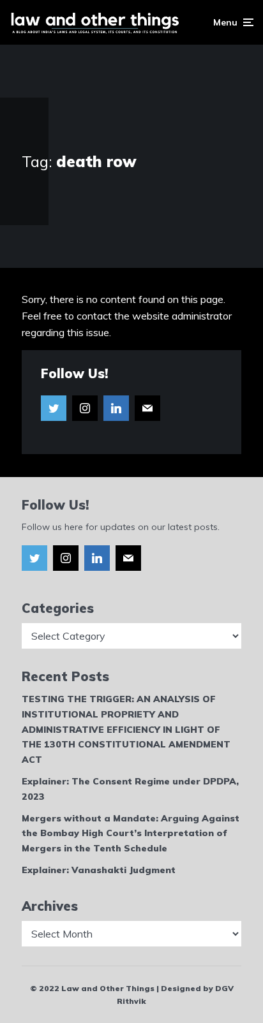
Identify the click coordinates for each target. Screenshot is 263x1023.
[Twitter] (53, 408)
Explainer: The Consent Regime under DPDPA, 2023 (130, 789)
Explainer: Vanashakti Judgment (99, 870)
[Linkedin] (116, 408)
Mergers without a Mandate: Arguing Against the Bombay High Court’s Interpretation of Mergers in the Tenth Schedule (130, 834)
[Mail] (147, 408)
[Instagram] (85, 408)
